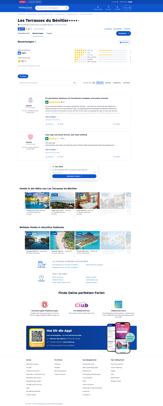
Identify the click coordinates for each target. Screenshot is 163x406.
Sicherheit (86, 391)
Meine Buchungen (32, 364)
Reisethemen (115, 378)
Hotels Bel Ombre (91, 282)
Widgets (57, 367)
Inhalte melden (31, 395)
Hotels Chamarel (57, 277)
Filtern (24, 76)
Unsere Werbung (116, 367)
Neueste (108, 83)
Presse (113, 371)
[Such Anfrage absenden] (67, 8)
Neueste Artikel (116, 381)
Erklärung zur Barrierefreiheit (92, 388)
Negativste (117, 83)
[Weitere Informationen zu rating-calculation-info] (39, 66)
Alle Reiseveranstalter (33, 391)
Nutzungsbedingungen (90, 367)
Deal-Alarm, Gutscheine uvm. (36, 374)
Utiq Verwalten (87, 378)
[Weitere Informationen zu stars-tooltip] (79, 20)
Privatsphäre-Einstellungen (92, 374)
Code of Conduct (60, 374)
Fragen (49, 33)
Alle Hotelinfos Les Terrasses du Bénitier (65, 265)
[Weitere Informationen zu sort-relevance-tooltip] (94, 83)
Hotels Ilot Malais (57, 280)
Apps (28, 388)
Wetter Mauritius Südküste (94, 265)
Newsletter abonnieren (33, 378)
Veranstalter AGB (88, 364)
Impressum (86, 395)
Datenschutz (87, 371)
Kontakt (114, 2)
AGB (84, 381)
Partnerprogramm (60, 371)
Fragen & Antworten (33, 371)
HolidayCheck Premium (34, 384)
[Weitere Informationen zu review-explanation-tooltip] (43, 29)
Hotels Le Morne (91, 277)
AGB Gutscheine (88, 384)
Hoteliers (57, 364)
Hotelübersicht (24, 33)
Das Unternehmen (117, 364)
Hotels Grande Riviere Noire (61, 282)
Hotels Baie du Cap (92, 280)
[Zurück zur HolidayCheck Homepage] (25, 8)
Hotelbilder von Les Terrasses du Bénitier (65, 267)
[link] (98, 8)
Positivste (126, 83)
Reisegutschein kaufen (33, 381)
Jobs (112, 374)
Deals (22, 2)
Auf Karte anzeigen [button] (61, 25)
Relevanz (100, 83)
